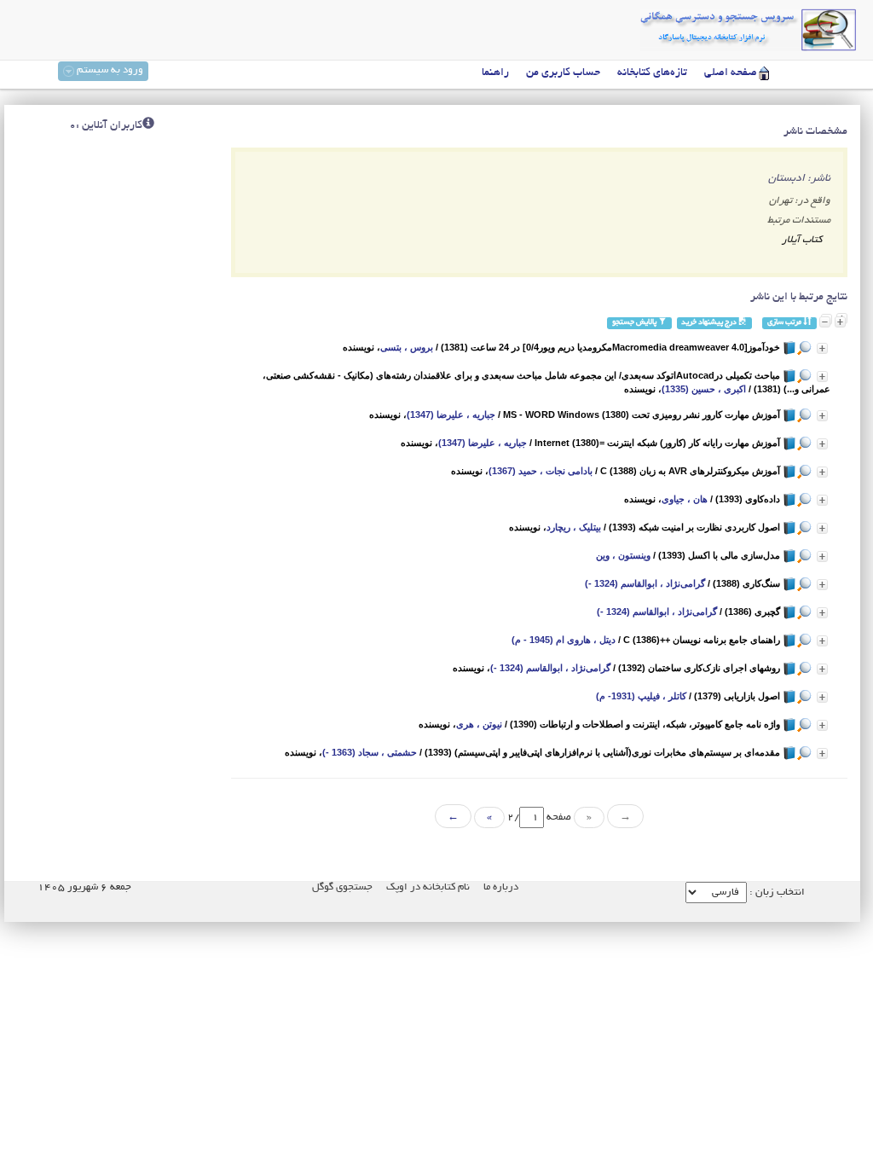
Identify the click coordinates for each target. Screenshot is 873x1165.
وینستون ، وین (623, 555)
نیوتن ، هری (479, 724)
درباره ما (500, 887)
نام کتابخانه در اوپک (428, 887)
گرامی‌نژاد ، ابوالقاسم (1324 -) (645, 583)
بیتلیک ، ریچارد (573, 527)
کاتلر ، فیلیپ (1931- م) (641, 696)
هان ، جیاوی (685, 499)
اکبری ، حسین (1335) (704, 389)
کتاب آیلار (802, 240)
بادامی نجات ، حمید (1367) (541, 471)
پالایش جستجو (635, 323)
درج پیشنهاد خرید (709, 323)
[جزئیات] (822, 348)
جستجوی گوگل (342, 887)
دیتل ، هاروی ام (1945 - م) (564, 640)
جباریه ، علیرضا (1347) (451, 414)
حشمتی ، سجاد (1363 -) (369, 752)
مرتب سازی (785, 323)
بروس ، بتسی (406, 347)
